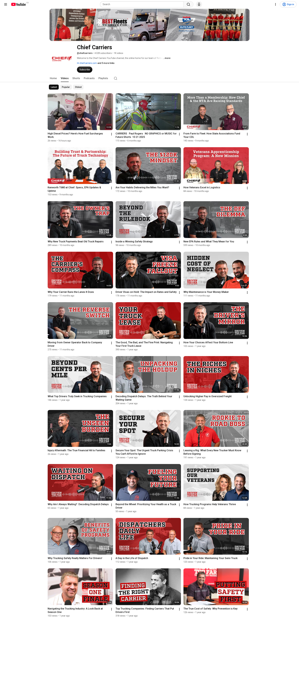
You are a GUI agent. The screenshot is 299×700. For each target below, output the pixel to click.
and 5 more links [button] (105, 63)
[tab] (53, 78)
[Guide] (5, 4)
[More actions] (111, 134)
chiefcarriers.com (88, 63)
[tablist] (149, 78)
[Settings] (275, 4)
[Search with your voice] (199, 4)
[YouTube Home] (18, 4)
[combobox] (143, 4)
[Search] (188, 4)
